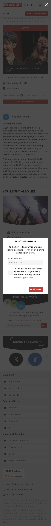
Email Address (15, 258)
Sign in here (27, 277)
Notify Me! (35, 289)
